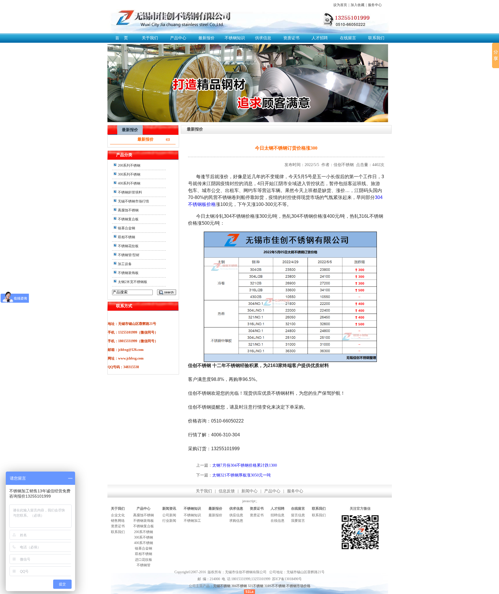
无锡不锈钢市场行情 (133, 201)
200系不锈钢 (143, 532)
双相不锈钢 (126, 237)
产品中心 (178, 38)
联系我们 (376, 38)
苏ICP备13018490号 (287, 579)
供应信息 (236, 515)
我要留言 (298, 521)
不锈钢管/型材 (128, 255)
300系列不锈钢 (129, 174)
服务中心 (375, 5)
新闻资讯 (169, 509)
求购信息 (236, 521)
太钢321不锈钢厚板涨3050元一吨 (241, 475)
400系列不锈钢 (129, 183)
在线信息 (277, 521)
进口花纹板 (143, 560)
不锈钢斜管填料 (130, 192)
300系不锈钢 (143, 537)
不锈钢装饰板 (128, 273)
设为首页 (340, 5)
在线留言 (348, 38)
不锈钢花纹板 (128, 246)
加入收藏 (357, 5)
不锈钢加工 (192, 521)
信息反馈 (227, 491)
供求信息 (263, 38)
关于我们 (150, 38)
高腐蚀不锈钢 (128, 210)
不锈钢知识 (235, 38)
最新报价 (206, 38)
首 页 (121, 38)
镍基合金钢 (126, 228)
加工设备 (125, 264)
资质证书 (291, 38)
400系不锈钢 (143, 543)
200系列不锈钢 (129, 165)
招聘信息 (277, 515)
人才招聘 (320, 38)
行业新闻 (169, 521)
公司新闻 (169, 515)
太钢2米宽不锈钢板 (132, 282)
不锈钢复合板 (128, 219)
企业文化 (118, 515)
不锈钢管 (143, 565)
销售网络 (118, 521)
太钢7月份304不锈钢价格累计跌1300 (244, 465)
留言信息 (298, 515)
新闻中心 (249, 491)
